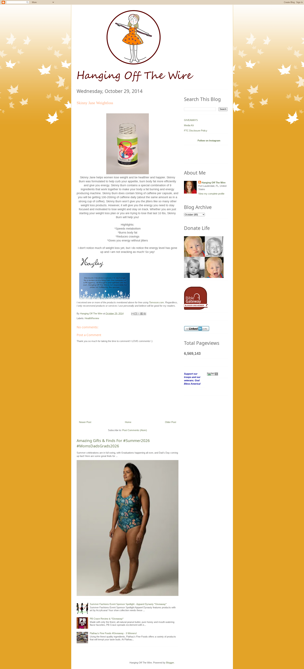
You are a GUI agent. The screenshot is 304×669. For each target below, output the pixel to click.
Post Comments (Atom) (134, 430)
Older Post (170, 422)
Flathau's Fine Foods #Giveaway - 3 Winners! (113, 633)
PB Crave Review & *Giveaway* (107, 618)
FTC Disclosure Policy (195, 130)
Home (128, 422)
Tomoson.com (156, 302)
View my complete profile (211, 193)
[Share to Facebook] (141, 313)
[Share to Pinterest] (144, 313)
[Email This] (132, 313)
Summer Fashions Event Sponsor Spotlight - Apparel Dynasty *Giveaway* (128, 604)
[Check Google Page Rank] (212, 373)
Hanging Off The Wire (213, 182)
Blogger (170, 662)
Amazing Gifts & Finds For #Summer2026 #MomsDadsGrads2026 (113, 443)
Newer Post (85, 422)
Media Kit (189, 125)
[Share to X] (138, 313)
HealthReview (92, 318)
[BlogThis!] (135, 313)
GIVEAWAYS (191, 120)
